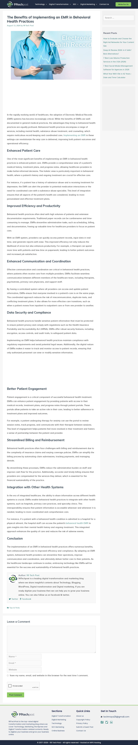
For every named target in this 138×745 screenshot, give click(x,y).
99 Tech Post (33, 575)
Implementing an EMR (74, 135)
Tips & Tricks (14, 608)
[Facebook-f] (102, 722)
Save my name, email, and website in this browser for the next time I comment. (49, 675)
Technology (40, 4)
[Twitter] (106, 722)
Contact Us (104, 4)
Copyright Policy (83, 719)
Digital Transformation (59, 4)
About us (80, 716)
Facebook (26, 599)
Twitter (14, 599)
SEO (74, 4)
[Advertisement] (51, 97)
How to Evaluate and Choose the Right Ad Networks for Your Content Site (118, 42)
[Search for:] (118, 18)
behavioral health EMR (77, 523)
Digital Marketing (87, 4)
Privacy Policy (82, 723)
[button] (123, 4)
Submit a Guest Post (84, 727)
